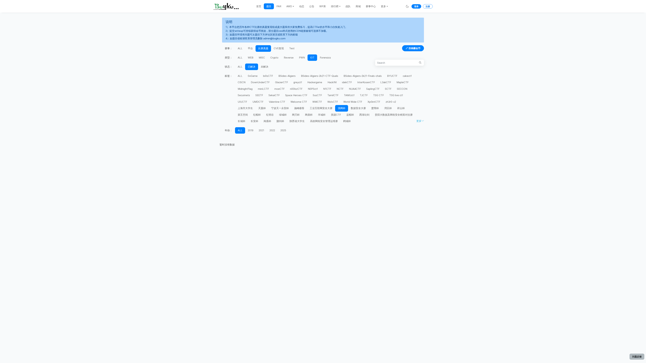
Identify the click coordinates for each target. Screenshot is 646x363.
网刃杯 (296, 114)
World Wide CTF (352, 101)
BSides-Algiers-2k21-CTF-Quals (319, 75)
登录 (416, 6)
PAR (278, 6)
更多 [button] (383, 6)
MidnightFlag (245, 88)
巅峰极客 (299, 108)
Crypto (274, 57)
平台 (250, 48)
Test (292, 48)
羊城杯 (322, 114)
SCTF (388, 88)
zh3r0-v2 (391, 101)
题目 (268, 6)
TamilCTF (332, 95)
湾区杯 (388, 108)
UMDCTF (258, 101)
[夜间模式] (407, 6)
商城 (358, 6)
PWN (302, 57)
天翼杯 (262, 108)
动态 (301, 6)
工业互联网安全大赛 (321, 108)
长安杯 (254, 121)
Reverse (289, 57)
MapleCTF (403, 82)
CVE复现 (279, 48)
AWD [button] (289, 6)
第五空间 (243, 114)
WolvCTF (332, 101)
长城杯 (241, 121)
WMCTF (317, 101)
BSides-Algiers (287, 75)
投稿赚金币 (414, 48)
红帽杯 (257, 114)
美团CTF (336, 114)
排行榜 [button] (334, 6)
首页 (258, 6)
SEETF (259, 95)
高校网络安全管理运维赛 (324, 121)
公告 (311, 6)
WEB (250, 57)
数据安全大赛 (358, 108)
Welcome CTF (299, 101)
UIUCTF (242, 101)
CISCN (241, 82)
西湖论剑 (364, 114)
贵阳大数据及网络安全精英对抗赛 (394, 114)
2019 (250, 130)
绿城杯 (283, 114)
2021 (261, 130)
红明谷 (270, 114)
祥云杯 (401, 108)
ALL (240, 48)
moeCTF (279, 88)
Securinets (244, 95)
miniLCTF (263, 88)
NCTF (340, 88)
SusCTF (317, 95)
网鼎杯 (309, 114)
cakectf (407, 75)
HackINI (332, 82)
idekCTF (347, 82)
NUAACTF (355, 88)
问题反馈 (637, 356)
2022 (272, 130)
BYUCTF (392, 75)
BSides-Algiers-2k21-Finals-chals (363, 75)
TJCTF (364, 95)
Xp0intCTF (374, 101)
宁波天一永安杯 (280, 108)
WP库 (322, 6)
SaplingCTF (373, 88)
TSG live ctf (396, 95)
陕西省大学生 (297, 121)
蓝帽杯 (350, 114)
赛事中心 (371, 6)
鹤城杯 (347, 121)
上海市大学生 (245, 108)
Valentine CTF (277, 101)
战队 (348, 6)
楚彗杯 (375, 108)
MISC (262, 57)
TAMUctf (349, 95)
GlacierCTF (281, 82)
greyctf (297, 82)
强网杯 (341, 108)
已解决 (251, 66)
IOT (312, 57)
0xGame (253, 75)
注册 (428, 6)
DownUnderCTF (260, 82)
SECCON (402, 88)
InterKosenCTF (366, 82)
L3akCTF (385, 82)
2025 (283, 130)
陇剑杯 (280, 121)
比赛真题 (263, 48)
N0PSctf (313, 88)
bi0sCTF (268, 75)
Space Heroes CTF (296, 95)
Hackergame (314, 82)
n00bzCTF (296, 88)
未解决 (264, 66)
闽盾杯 (267, 121)
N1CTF (327, 88)
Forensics (325, 57)
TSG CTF (378, 95)
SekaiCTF (274, 95)
